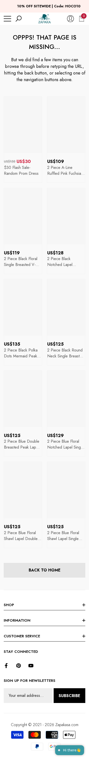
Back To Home (45, 570)
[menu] (7, 18)
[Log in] (70, 18)
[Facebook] (6, 665)
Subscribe (69, 696)
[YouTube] (31, 665)
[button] (18, 18)
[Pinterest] (18, 665)
